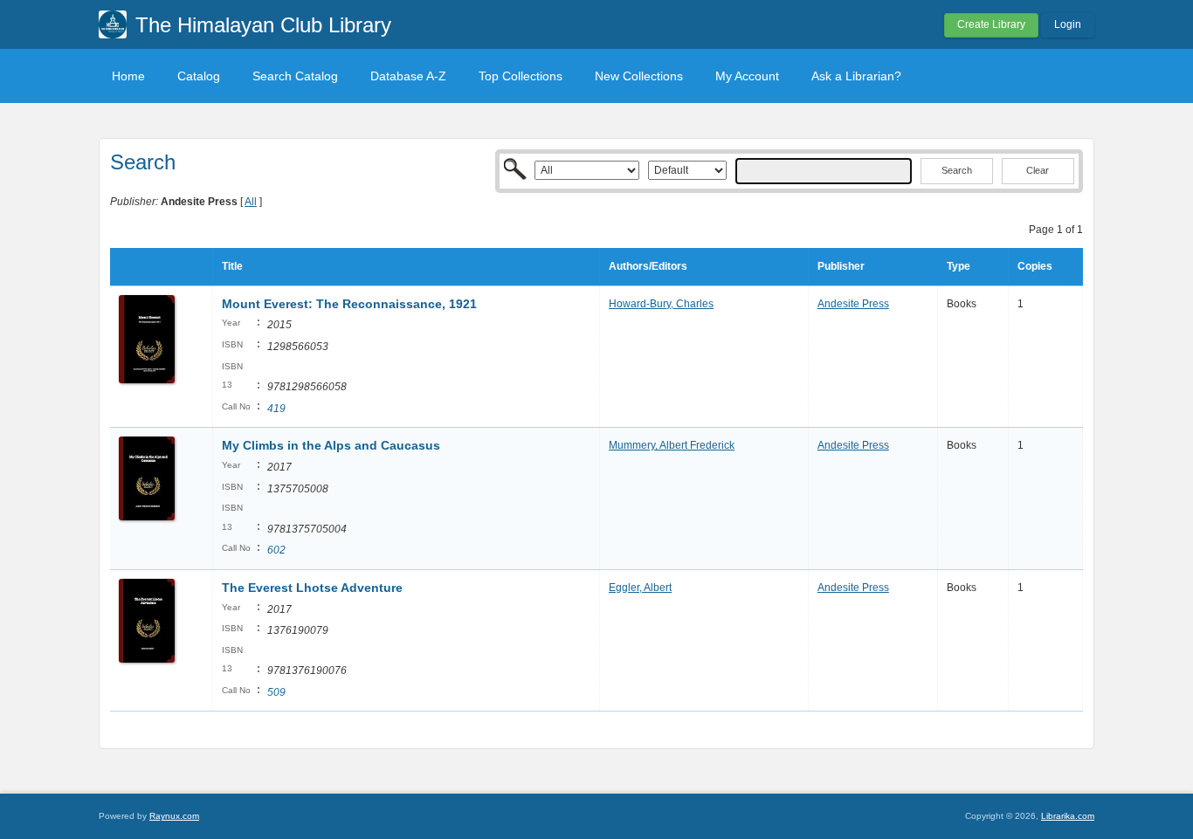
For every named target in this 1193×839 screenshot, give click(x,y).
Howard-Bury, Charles (661, 304)
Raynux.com (174, 816)
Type (958, 266)
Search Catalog (295, 76)
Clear (1037, 170)
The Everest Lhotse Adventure (312, 588)
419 (276, 408)
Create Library (991, 24)
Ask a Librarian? (856, 76)
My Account (747, 76)
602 (276, 550)
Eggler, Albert (640, 587)
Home (128, 76)
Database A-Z (408, 76)
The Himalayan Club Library (263, 25)
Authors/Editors (648, 266)
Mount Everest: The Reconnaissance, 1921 (349, 304)
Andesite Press (853, 304)
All (251, 202)
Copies (1034, 266)
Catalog (198, 76)
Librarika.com (1067, 816)
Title (232, 266)
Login (1067, 24)
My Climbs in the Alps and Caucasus (331, 445)
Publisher (841, 266)
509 (276, 692)
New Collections (639, 76)
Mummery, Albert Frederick (671, 445)
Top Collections (520, 76)
